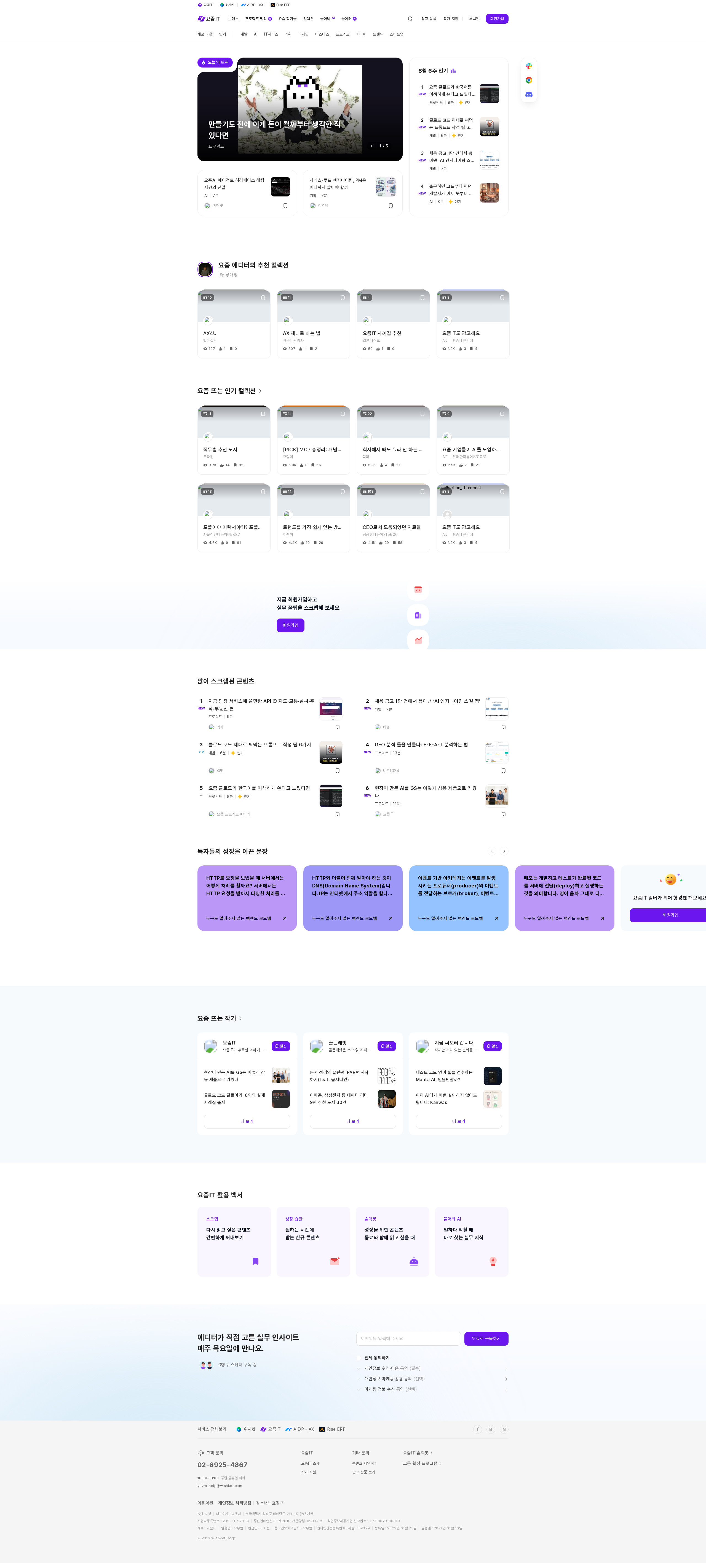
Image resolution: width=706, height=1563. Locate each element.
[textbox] (408, 1338)
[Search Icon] (410, 18)
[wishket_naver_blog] (504, 1429)
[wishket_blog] (490, 1429)
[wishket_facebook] (477, 1429)
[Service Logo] (208, 18)
